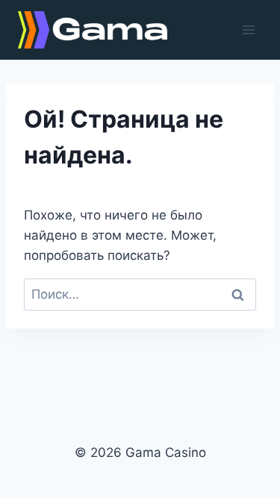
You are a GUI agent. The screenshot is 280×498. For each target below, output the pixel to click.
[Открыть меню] (248, 29)
